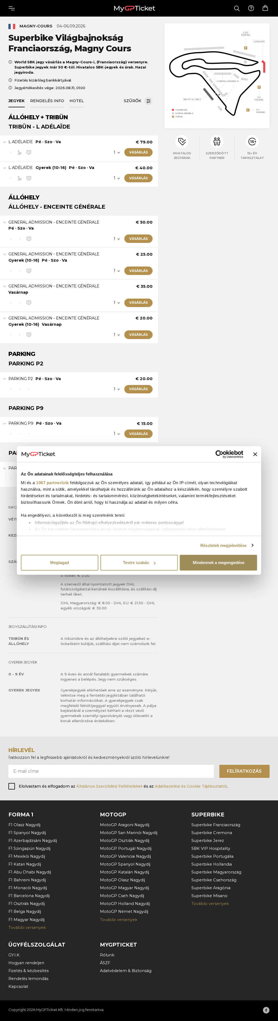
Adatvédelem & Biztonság (125, 970)
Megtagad (59, 562)
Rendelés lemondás (28, 978)
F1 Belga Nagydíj (24, 911)
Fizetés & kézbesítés (28, 970)
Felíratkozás (244, 771)
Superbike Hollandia (211, 864)
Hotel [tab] (77, 100)
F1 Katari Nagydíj (24, 864)
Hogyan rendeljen (26, 962)
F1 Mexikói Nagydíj (26, 856)
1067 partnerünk (52, 482)
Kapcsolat (18, 986)
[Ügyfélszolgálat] (251, 8)
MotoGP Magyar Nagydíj (124, 887)
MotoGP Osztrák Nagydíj (124, 840)
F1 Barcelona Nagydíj (29, 895)
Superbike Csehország (213, 880)
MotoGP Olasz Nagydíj (122, 880)
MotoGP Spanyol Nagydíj (125, 864)
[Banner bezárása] (255, 454)
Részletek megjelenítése (223, 545)
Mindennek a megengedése (218, 562)
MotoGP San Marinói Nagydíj (128, 832)
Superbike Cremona (211, 832)
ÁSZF (105, 962)
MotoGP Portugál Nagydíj (125, 848)
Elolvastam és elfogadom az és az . (123, 786)
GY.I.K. (14, 955)
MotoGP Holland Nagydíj (125, 903)
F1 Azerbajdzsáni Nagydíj (32, 840)
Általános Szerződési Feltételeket (109, 786)
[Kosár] (265, 8)
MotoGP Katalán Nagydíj (124, 872)
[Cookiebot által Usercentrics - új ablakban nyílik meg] (219, 454)
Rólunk (107, 955)
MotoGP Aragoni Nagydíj (124, 824)
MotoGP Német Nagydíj (124, 911)
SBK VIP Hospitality (210, 848)
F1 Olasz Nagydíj (24, 824)
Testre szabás (136, 562)
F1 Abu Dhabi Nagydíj (29, 872)
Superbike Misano (209, 895)
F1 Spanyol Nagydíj (27, 832)
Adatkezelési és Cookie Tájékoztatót (191, 786)
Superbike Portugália (212, 856)
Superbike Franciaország (215, 824)
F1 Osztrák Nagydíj (26, 903)
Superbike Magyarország (216, 872)
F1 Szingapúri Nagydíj (29, 848)
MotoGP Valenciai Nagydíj (125, 856)
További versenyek (27, 927)
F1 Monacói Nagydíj (27, 887)
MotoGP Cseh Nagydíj (122, 895)
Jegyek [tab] (16, 100)
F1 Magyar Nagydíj (26, 919)
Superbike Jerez (207, 840)
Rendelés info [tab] (47, 100)
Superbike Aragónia (210, 887)
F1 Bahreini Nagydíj (27, 880)
